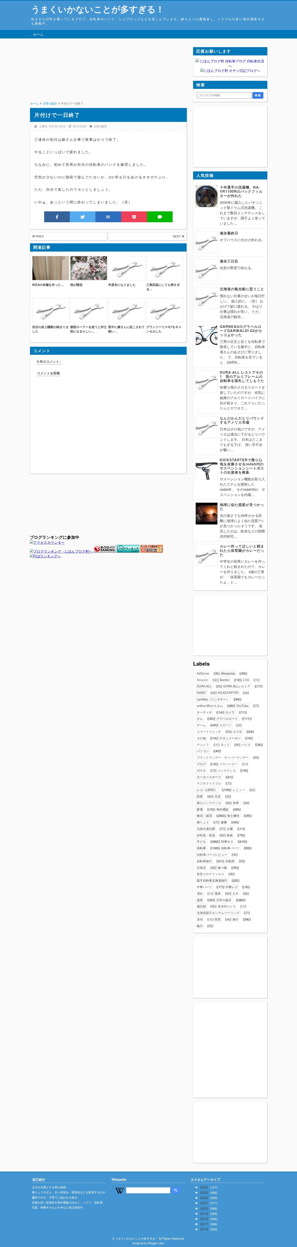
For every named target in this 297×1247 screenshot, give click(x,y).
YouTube (242, 705)
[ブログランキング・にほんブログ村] (61, 551)
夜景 (218, 919)
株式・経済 (204, 815)
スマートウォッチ (209, 731)
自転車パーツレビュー (212, 854)
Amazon (202, 680)
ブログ (201, 764)
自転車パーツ (230, 848)
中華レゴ (231, 887)
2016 (204, 1229)
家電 (200, 809)
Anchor (225, 680)
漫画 (200, 919)
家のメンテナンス (209, 803)
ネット (225, 744)
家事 (236, 803)
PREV (39, 236)
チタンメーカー (230, 738)
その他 (201, 738)
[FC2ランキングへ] (45, 556)
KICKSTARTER (228, 692)
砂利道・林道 (206, 835)
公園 (230, 828)
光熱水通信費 (206, 828)
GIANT (201, 692)
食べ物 (222, 867)
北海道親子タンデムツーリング (218, 912)
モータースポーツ (209, 777)
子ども (201, 841)
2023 (204, 1192)
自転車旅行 (204, 861)
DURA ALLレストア (236, 686)
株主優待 (233, 815)
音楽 (218, 796)
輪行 (200, 926)
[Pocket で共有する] (134, 216)
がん (200, 718)
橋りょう (203, 822)
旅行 (235, 919)
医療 (200, 796)
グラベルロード (227, 718)
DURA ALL (204, 686)
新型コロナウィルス (210, 874)
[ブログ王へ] (151, 551)
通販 (200, 893)
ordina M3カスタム (210, 705)
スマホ (237, 731)
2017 (204, 1223)
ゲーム (201, 725)
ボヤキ (201, 770)
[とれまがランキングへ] (128, 551)
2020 (204, 1208)
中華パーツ (204, 887)
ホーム (38, 34)
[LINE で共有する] (160, 216)
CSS (246, 680)
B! (108, 216)
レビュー (239, 790)
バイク (246, 744)
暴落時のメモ (227, 906)
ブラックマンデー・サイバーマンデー (223, 757)
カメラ (230, 712)
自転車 (201, 848)
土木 (235, 893)
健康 (224, 822)
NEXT (177, 236)
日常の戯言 (100, 126)
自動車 (230, 861)
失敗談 (201, 867)
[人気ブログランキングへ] (104, 551)
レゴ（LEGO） (207, 790)
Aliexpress (228, 673)
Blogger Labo (156, 1243)
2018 (204, 1218)
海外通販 (222, 809)
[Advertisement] (108, 77)
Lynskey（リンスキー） (213, 699)
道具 (200, 900)
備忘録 (201, 906)
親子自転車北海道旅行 (212, 880)
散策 (230, 835)
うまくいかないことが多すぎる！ (97, 9)
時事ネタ (227, 841)
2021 (204, 1202)
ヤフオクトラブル (209, 783)
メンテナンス (227, 770)
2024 (204, 1187)
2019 (204, 1213)
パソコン (203, 751)
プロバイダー (228, 764)
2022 (204, 1197)
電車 (218, 893)
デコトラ (203, 744)
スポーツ (225, 725)
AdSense (203, 673)
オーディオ (204, 712)
